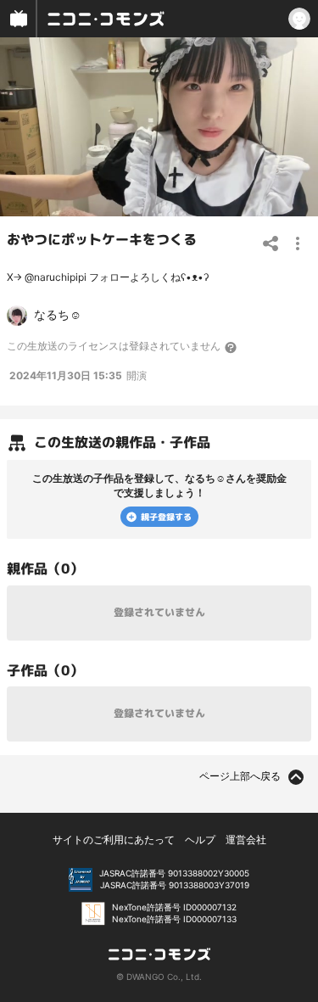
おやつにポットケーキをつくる (102, 239)
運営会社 (246, 839)
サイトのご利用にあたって (114, 839)
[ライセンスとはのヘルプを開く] (231, 347)
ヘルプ (200, 839)
